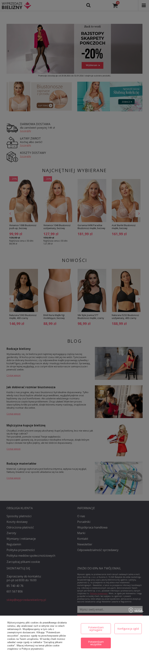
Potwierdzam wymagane (96, 629)
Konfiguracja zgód (128, 628)
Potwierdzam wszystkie (96, 643)
